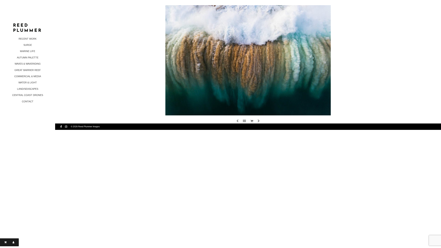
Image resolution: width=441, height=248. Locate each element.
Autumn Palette (27, 57)
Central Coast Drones (27, 95)
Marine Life (27, 51)
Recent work (28, 38)
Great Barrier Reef (27, 70)
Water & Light (27, 82)
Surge (27, 45)
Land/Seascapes (27, 88)
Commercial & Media (27, 76)
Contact (27, 101)
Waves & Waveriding (28, 63)
